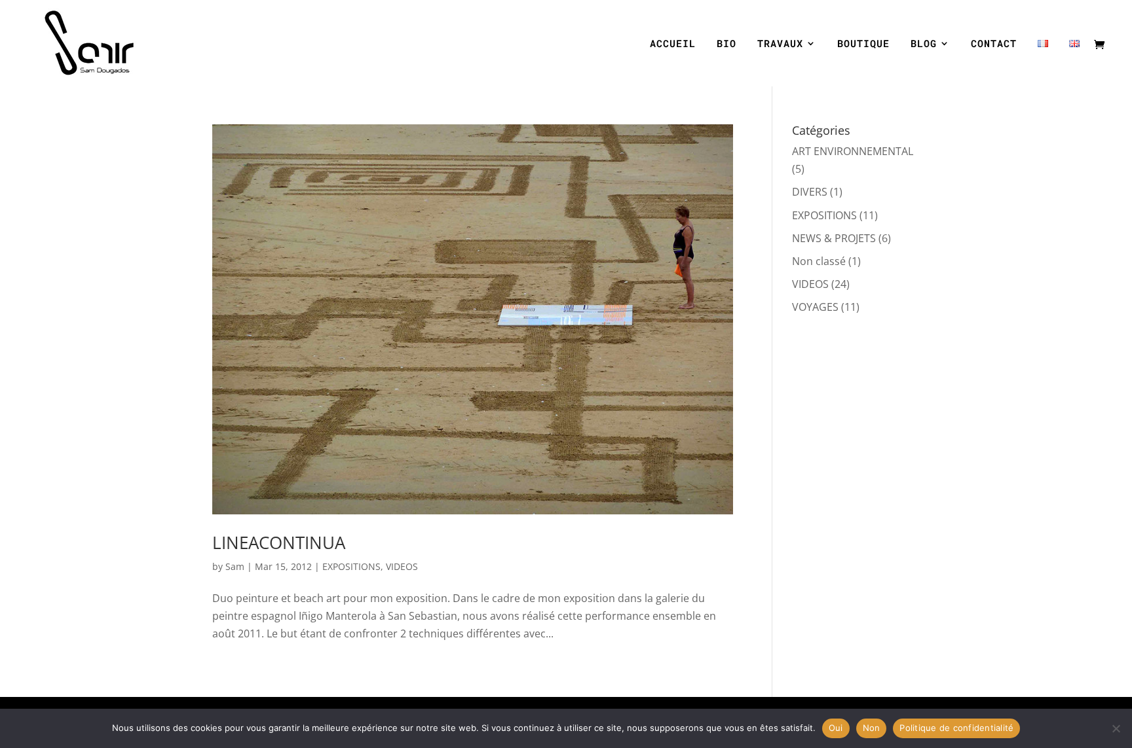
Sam (234, 566)
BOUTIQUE (863, 44)
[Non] (1115, 728)
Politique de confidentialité (956, 727)
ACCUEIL (673, 44)
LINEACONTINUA (278, 542)
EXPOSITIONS (351, 566)
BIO (726, 44)
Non (871, 727)
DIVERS (809, 192)
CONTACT (994, 44)
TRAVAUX (780, 44)
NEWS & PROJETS (834, 238)
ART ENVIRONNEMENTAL (852, 151)
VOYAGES (815, 307)
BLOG (924, 44)
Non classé (819, 261)
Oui (836, 727)
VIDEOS (402, 566)
